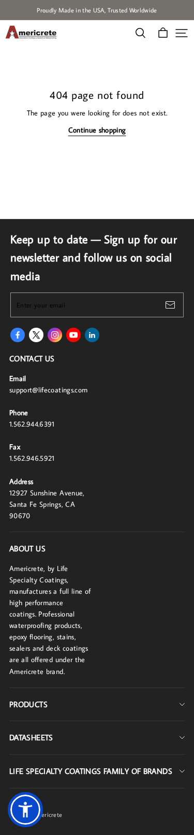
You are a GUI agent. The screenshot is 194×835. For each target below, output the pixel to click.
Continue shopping (97, 130)
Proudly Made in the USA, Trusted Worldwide (97, 10)
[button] (25, 810)
